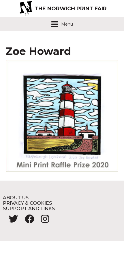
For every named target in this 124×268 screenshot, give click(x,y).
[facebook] (27, 220)
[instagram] (42, 220)
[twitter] (11, 220)
